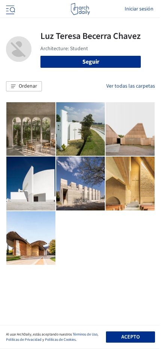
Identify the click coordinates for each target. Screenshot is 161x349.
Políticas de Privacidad (24, 339)
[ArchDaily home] (80, 9)
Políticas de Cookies (60, 339)
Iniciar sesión (139, 9)
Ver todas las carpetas (130, 86)
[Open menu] (9, 9)
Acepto (130, 337)
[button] (24, 86)
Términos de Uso (85, 334)
